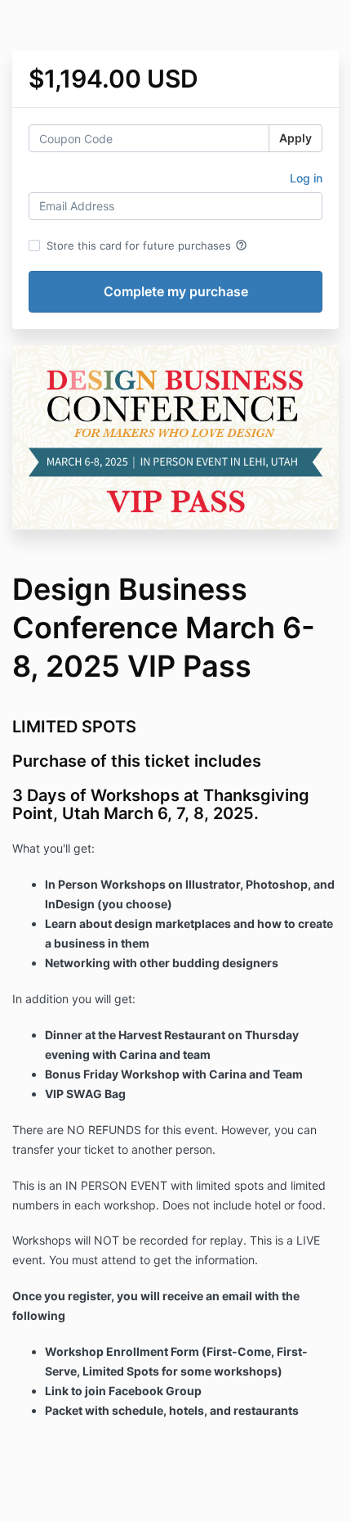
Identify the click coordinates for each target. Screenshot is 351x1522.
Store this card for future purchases (147, 245)
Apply (295, 138)
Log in (306, 178)
